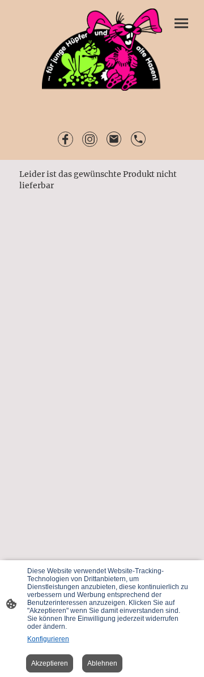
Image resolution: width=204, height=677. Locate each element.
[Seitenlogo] (102, 50)
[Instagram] (89, 139)
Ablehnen (102, 663)
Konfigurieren (48, 639)
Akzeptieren (49, 663)
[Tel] (138, 139)
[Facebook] (65, 139)
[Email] (114, 139)
